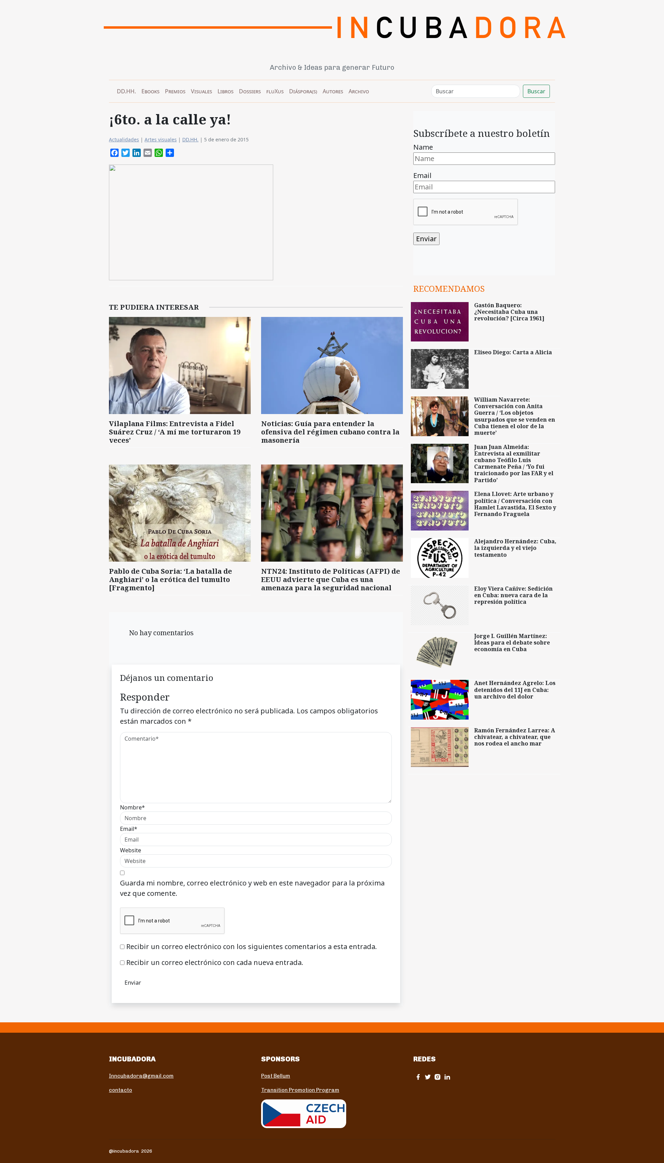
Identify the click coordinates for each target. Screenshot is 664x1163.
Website (130, 850)
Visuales (201, 91)
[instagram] (437, 1076)
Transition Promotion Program (300, 1090)
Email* (128, 829)
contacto (120, 1090)
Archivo (359, 91)
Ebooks (150, 91)
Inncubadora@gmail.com (141, 1076)
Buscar (536, 91)
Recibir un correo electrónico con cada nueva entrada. (214, 962)
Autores (333, 91)
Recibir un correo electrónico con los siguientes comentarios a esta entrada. (251, 946)
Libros (225, 91)
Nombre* (132, 807)
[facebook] (418, 1076)
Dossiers (250, 91)
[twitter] (428, 1076)
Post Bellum (275, 1076)
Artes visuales (161, 139)
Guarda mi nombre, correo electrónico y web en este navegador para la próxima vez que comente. (252, 888)
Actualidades (124, 139)
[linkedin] (447, 1076)
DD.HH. (126, 91)
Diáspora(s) (303, 91)
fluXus (275, 91)
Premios (175, 91)
